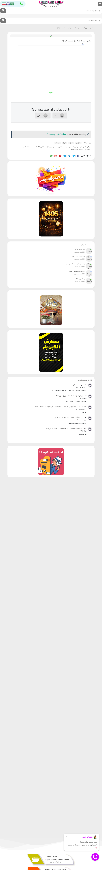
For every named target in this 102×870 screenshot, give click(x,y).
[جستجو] (3, 10)
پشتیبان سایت (80, 428)
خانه (93, 28)
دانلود (71, 143)
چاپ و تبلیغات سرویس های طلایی (73, 406)
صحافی (75, 385)
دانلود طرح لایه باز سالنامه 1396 (46, 406)
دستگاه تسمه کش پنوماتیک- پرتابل (67, 417)
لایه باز (58, 143)
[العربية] (12, 3)
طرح (64, 143)
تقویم (78, 143)
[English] (8, 3)
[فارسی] (4, 3)
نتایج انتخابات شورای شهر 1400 (67, 396)
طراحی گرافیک (85, 28)
